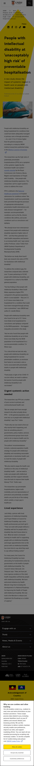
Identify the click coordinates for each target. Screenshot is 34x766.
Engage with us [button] (9, 628)
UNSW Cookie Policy (15, 741)
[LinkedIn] (8, 27)
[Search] (29, 3)
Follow (24, 24)
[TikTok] (20, 27)
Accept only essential (17, 752)
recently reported (9, 170)
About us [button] (6, 647)
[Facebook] (12, 27)
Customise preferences (17, 758)
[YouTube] (24, 27)
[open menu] (5, 3)
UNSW (4, 11)
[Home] (17, 3)
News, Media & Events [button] (12, 641)
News (15, 11)
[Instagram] (16, 27)
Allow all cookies (17, 747)
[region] (17, 733)
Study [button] (4, 634)
